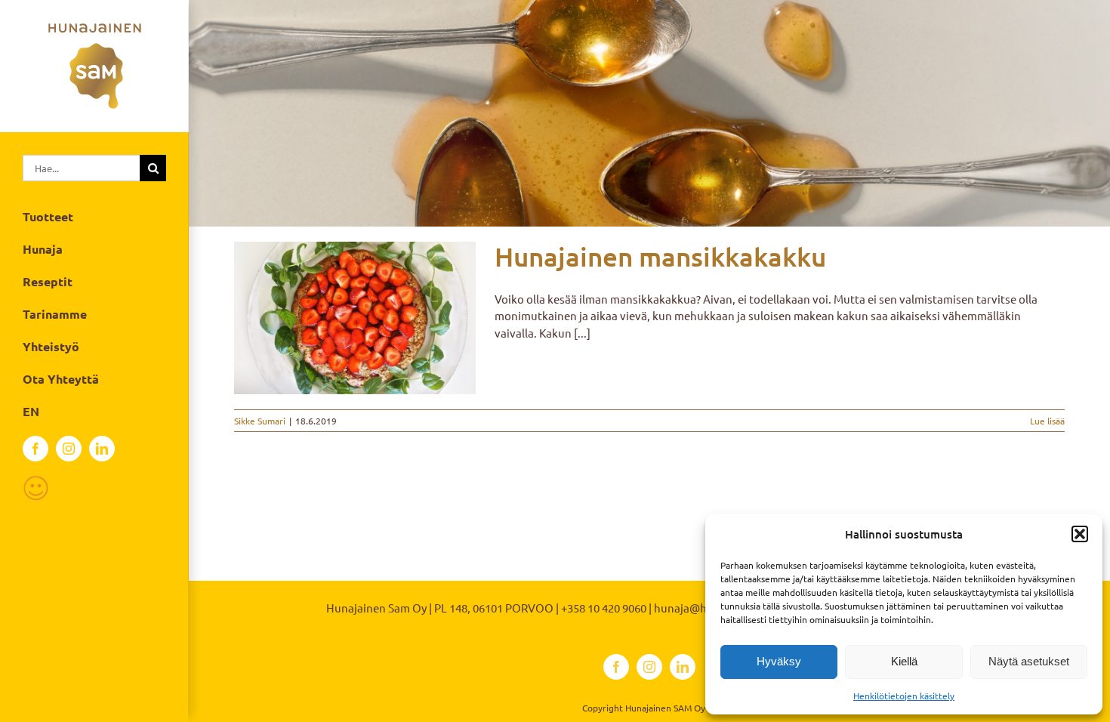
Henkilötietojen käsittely (903, 696)
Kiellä (904, 661)
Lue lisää (1047, 421)
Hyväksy (779, 661)
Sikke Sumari (259, 421)
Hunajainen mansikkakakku (660, 256)
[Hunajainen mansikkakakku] (355, 318)
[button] (1079, 534)
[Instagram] (69, 448)
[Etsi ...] (81, 166)
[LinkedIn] (102, 448)
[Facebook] (35, 448)
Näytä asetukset (1028, 661)
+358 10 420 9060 (603, 607)
